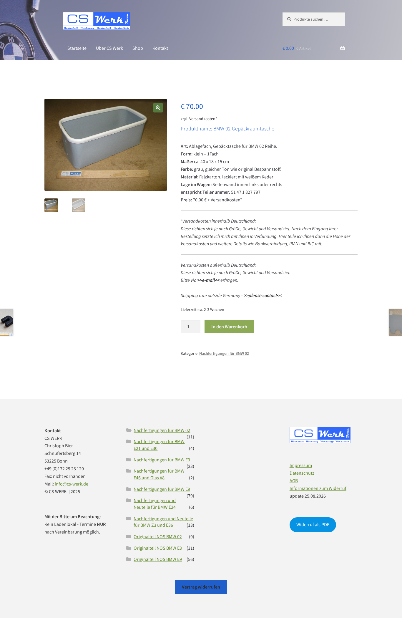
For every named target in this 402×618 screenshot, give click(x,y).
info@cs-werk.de (71, 484)
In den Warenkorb (229, 326)
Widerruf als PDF (312, 524)
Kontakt (160, 48)
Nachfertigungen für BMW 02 (224, 353)
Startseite (77, 48)
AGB (294, 480)
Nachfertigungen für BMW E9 (162, 489)
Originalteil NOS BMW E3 (158, 548)
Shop (137, 48)
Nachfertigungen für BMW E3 (162, 460)
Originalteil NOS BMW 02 (158, 536)
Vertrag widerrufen (201, 587)
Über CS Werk (109, 48)
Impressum (301, 465)
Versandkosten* (203, 118)
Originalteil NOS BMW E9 (158, 559)
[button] (158, 107)
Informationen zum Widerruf (318, 488)
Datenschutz (302, 473)
